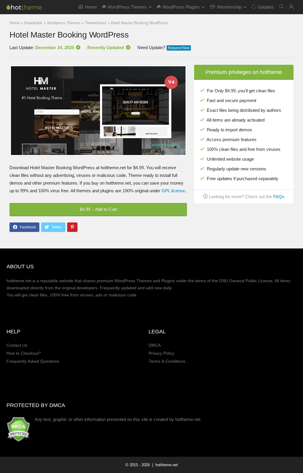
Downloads (33, 23)
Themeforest (96, 23)
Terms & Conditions (167, 361)
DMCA (155, 345)
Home (91, 6)
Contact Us (17, 345)
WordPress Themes (127, 6)
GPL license (173, 190)
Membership (229, 6)
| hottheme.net (164, 465)
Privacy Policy (161, 353)
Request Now (179, 48)
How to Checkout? (24, 353)
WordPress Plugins (181, 6)
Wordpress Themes (63, 23)
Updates (266, 6)
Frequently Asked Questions (33, 361)
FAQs (278, 196)
